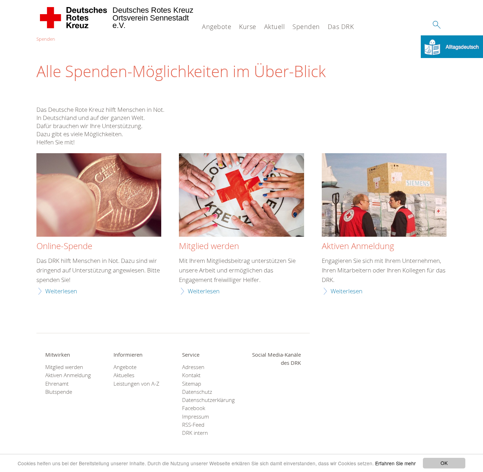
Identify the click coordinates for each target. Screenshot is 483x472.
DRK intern (195, 433)
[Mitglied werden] (241, 195)
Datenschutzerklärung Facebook (207, 404)
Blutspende (58, 391)
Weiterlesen (61, 291)
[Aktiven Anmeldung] (384, 195)
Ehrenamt (57, 383)
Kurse (247, 26)
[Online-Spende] (98, 195)
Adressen (193, 367)
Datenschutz (197, 391)
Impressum (195, 416)
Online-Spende (64, 246)
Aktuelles (124, 375)
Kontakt (191, 375)
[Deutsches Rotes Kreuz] (73, 17)
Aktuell (274, 26)
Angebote (216, 26)
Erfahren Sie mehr (395, 463)
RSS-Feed (193, 424)
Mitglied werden (209, 246)
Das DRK (341, 26)
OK (444, 462)
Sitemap (191, 383)
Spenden (306, 26)
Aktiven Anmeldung (358, 246)
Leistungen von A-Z (136, 383)
